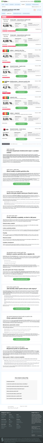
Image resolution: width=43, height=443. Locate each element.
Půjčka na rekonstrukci (4, 426)
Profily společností (18, 427)
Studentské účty (11, 421)
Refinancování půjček (3, 422)
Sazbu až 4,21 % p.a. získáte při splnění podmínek (18, 51)
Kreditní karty (10, 425)
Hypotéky (12, 4)
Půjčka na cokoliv (3, 425)
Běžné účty (10, 420)
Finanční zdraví (35, 4)
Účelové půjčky (3, 424)
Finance (17, 424)
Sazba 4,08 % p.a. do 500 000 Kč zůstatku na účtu (20, 20)
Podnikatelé (28, 4)
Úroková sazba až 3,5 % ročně (17, 67)
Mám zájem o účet (37, 1)
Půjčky (7, 4)
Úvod (3, 4)
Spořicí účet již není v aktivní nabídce (18, 129)
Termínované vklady (17, 13)
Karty (9, 424)
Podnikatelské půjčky (18, 421)
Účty (9, 419)
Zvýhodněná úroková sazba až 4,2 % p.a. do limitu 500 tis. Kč (20, 82)
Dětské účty (10, 422)
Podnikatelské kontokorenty (19, 422)
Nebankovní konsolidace (4, 421)
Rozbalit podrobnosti (4, 44)
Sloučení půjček (3, 419)
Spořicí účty (9, 13)
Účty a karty (17, 4)
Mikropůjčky (2, 428)
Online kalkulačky (18, 426)
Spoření (23, 4)
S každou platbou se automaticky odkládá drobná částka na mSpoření (21, 114)
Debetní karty (10, 426)
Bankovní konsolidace (3, 420)
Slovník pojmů (18, 428)
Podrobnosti (22, 29)
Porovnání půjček (3, 414)
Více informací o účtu (38, 44)
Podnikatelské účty (18, 420)
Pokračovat (21, 76)
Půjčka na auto (3, 427)
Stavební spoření (26, 13)
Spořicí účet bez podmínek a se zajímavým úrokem (18, 98)
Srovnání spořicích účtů (21, 183)
